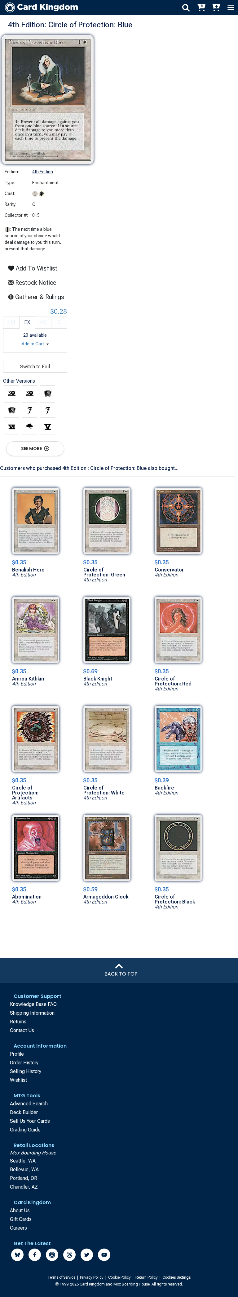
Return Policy (147, 1277)
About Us (20, 1210)
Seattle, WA (23, 1161)
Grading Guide (25, 1130)
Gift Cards (21, 1219)
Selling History (25, 1071)
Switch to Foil (35, 367)
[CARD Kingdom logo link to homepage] (39, 7)
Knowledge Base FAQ (33, 1004)
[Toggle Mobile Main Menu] (230, 7)
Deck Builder (24, 1112)
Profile (17, 1054)
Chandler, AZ (24, 1187)
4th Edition (42, 171)
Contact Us (22, 1030)
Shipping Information (32, 1013)
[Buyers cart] (200, 7)
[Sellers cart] (215, 7)
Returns (18, 1022)
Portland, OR (23, 1178)
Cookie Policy (120, 1277)
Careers (18, 1228)
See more (32, 448)
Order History (24, 1063)
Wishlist (18, 1080)
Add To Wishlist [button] (35, 268)
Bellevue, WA (24, 1169)
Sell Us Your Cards (30, 1121)
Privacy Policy (92, 1277)
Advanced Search (29, 1104)
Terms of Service (61, 1277)
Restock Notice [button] (35, 282)
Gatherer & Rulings (41, 297)
